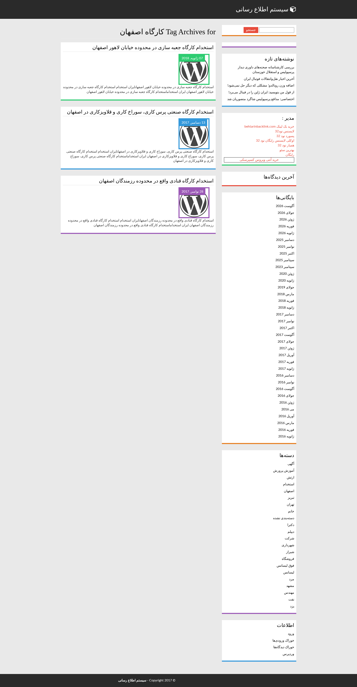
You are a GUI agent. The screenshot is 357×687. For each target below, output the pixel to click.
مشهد (290, 586)
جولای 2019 (286, 287)
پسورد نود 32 (285, 136)
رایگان (290, 154)
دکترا (290, 525)
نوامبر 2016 (286, 382)
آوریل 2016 (286, 416)
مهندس (289, 592)
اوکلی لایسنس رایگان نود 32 (275, 140)
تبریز (291, 497)
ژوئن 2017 (286, 348)
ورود (291, 633)
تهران (290, 504)
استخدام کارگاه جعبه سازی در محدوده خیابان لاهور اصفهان (153, 47)
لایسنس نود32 (284, 131)
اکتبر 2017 (287, 328)
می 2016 (287, 409)
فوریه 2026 (286, 226)
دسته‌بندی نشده (283, 518)
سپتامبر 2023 (284, 267)
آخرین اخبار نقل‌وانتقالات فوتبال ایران (269, 79)
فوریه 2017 (286, 362)
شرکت (289, 538)
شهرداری (288, 545)
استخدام (288, 484)
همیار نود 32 (286, 145)
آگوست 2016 (285, 389)
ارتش (290, 477)
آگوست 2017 (285, 334)
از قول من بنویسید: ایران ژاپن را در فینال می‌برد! (261, 92)
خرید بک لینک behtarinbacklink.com (269, 126)
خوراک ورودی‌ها (283, 640)
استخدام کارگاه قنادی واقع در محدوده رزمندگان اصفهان (156, 181)
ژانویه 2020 (286, 280)
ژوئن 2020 (286, 273)
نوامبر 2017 (286, 321)
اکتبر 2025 (287, 253)
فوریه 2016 (286, 429)
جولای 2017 (286, 341)
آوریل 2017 (286, 355)
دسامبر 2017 (285, 314)
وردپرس (288, 654)
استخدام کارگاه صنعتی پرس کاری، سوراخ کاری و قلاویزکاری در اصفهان (140, 112)
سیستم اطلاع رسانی (263, 9)
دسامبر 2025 (285, 240)
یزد (292, 606)
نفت (291, 599)
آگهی (291, 464)
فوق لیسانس (285, 565)
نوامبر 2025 (286, 246)
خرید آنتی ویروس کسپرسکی (259, 159)
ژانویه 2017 (286, 368)
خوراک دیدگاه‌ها (283, 647)
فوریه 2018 (286, 300)
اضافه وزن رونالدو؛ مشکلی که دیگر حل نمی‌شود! (260, 85)
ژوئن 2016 (286, 402)
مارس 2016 (285, 423)
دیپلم (291, 531)
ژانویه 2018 (286, 307)
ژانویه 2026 (286, 233)
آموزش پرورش (283, 470)
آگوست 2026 (285, 206)
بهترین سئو (287, 150)
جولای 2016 (286, 395)
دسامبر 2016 (285, 375)
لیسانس (288, 572)
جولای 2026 (286, 212)
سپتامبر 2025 (284, 260)
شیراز (290, 552)
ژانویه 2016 (286, 436)
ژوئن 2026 (286, 219)
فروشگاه (288, 558)
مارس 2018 (285, 294)
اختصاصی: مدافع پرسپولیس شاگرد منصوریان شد (260, 99)
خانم (291, 511)
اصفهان (289, 491)
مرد (291, 579)
